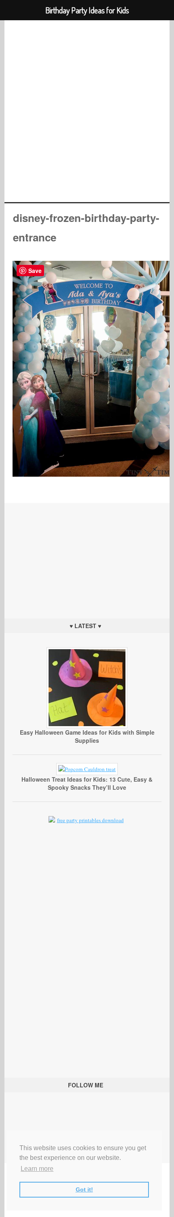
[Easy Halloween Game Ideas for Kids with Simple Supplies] (87, 726)
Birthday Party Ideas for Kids (87, 111)
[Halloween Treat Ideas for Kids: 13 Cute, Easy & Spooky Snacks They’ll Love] (87, 769)
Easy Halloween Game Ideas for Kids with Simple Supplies (87, 736)
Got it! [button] (84, 1189)
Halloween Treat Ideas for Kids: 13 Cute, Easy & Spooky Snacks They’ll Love (87, 783)
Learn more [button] (37, 1168)
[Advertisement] (87, 553)
